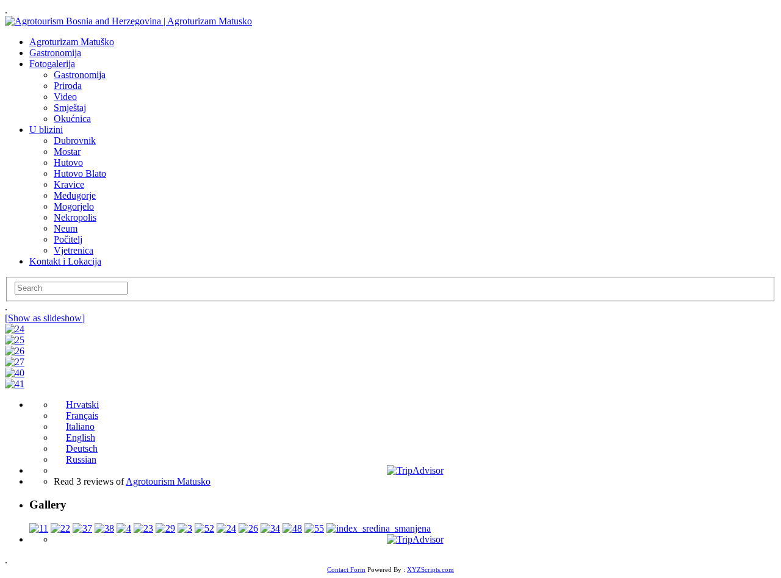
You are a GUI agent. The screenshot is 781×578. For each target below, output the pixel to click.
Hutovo (68, 162)
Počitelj (68, 239)
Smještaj (70, 107)
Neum (65, 228)
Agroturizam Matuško (71, 42)
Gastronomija (55, 53)
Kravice (69, 184)
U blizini (46, 129)
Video (65, 96)
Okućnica (72, 118)
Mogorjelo (74, 206)
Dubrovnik (75, 140)
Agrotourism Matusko (168, 481)
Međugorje (75, 195)
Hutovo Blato (80, 173)
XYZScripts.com (430, 569)
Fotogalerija (52, 64)
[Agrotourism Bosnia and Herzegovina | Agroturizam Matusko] (128, 21)
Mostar (67, 151)
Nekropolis (75, 217)
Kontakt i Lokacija (65, 261)
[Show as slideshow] (45, 318)
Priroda (68, 85)
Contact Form (346, 569)
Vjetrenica (73, 250)
